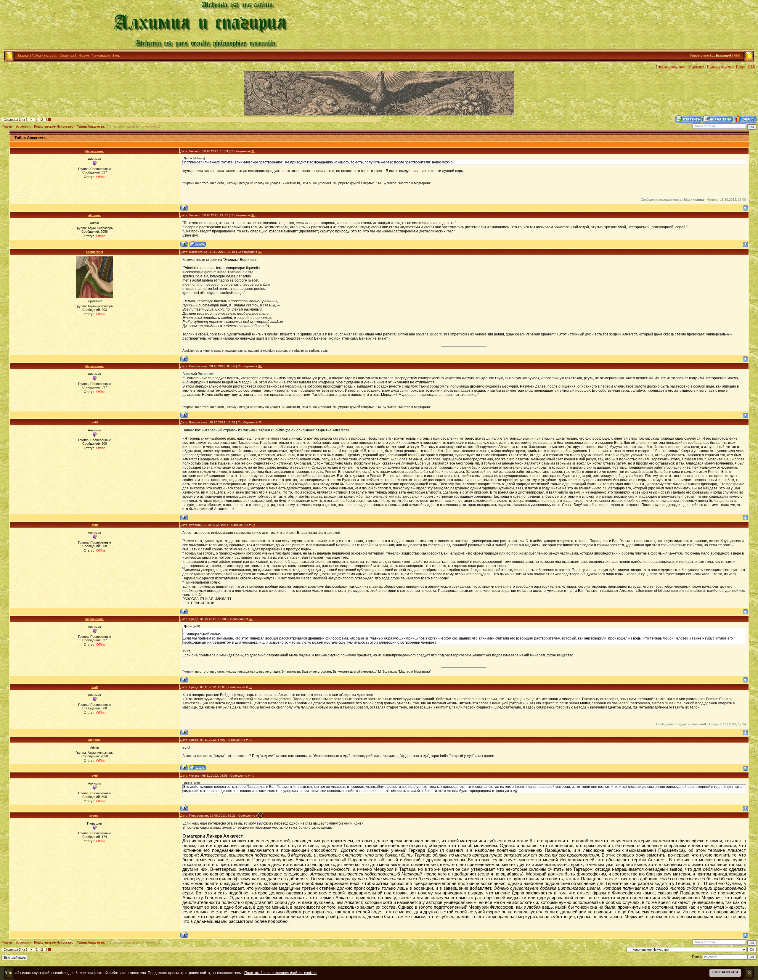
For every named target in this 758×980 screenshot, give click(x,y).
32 (253, 215)
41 (260, 815)
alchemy (94, 215)
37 (251, 619)
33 (260, 251)
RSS (737, 55)
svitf (94, 422)
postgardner (94, 251)
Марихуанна (94, 151)
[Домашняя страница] (197, 244)
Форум (6, 126)
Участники (696, 66)
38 (250, 687)
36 (253, 524)
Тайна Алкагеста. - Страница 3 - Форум (60, 55)
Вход (116, 55)
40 (252, 775)
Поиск (740, 66)
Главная (23, 55)
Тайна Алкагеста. (91, 126)
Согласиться (725, 972)
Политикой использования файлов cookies (280, 973)
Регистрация (100, 55)
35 (260, 422)
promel (94, 815)
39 (250, 739)
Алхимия (23, 126)
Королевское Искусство (53, 126)
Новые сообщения (671, 66)
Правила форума (720, 66)
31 (253, 151)
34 (260, 366)
